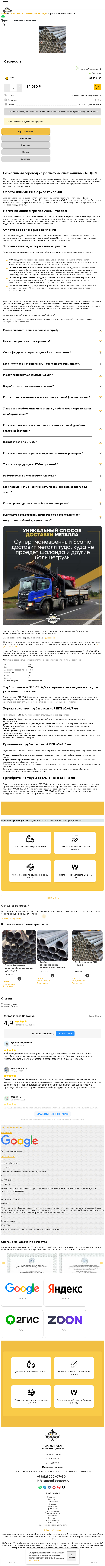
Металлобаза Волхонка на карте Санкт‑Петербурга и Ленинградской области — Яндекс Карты (52, 1119)
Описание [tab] (25, 145)
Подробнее (7, 986)
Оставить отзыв (8, 1157)
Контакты (52, 1518)
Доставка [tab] (25, 159)
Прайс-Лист (52, 1509)
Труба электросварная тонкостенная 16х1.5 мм (52, 965)
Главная (11, 1563)
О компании (52, 1497)
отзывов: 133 (6, 1133)
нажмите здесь (34, 1560)
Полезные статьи (52, 1513)
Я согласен (71, 1556)
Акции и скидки (52, 1520)
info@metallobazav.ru (53, 1480)
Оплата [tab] (25, 152)
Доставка (52, 1499)
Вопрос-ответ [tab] (25, 138)
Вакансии (52, 1516)
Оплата (52, 1504)
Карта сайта (52, 1523)
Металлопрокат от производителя (52, 1447)
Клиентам (52, 1506)
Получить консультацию (12, 919)
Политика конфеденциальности (52, 1525)
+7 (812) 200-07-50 (51, 1476)
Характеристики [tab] (25, 131)
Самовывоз (52, 1502)
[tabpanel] (52, 247)
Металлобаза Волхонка (12, 1127)
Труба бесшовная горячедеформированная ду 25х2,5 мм (19, 968)
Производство (52, 1511)
